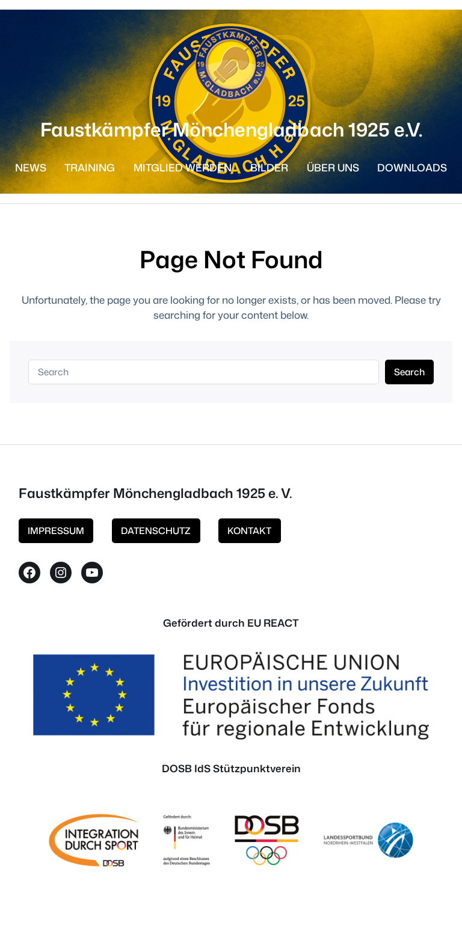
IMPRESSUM (56, 530)
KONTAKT (249, 530)
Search (409, 371)
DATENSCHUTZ (156, 530)
